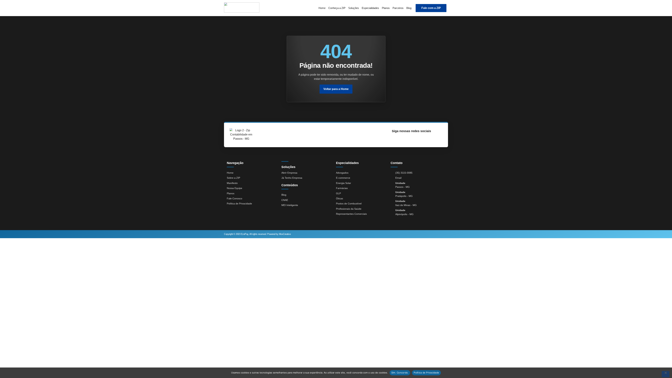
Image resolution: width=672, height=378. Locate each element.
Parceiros (398, 7)
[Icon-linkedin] (418, 139)
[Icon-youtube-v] (410, 139)
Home (322, 7)
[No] (665, 374)
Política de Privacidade (426, 372)
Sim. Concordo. (400, 372)
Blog (408, 7)
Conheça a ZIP (336, 7)
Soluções (353, 7)
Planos (386, 7)
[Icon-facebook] (402, 139)
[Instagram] (394, 139)
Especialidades (370, 7)
